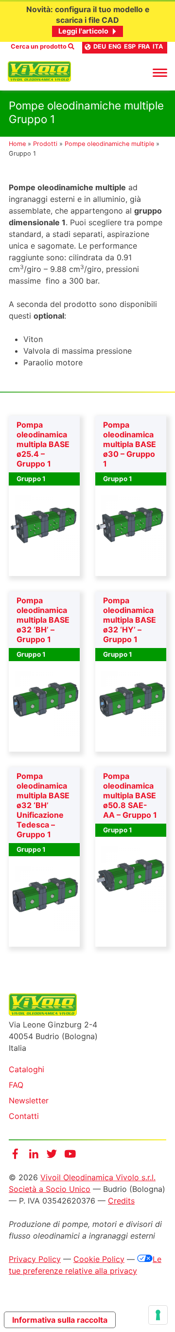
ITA (158, 46)
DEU (99, 46)
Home (17, 143)
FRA (144, 46)
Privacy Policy (35, 1259)
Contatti (24, 1116)
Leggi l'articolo (83, 31)
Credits (121, 1201)
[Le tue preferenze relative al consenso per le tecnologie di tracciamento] (158, 1315)
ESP (130, 46)
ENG (115, 46)
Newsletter (29, 1100)
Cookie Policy (98, 1259)
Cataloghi (26, 1069)
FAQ (16, 1085)
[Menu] (160, 72)
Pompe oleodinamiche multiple (109, 143)
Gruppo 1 (31, 479)
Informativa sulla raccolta (59, 1320)
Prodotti (45, 143)
